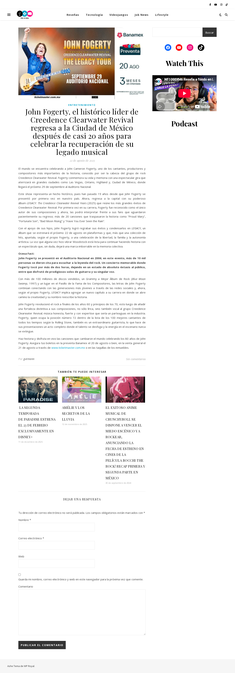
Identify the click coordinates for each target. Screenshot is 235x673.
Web (21, 556)
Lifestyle (162, 15)
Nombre (24, 520)
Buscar (209, 32)
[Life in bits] (25, 14)
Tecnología (94, 15)
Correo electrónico (31, 538)
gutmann (29, 359)
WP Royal (29, 666)
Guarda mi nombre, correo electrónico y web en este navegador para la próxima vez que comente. (80, 579)
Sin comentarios (136, 359)
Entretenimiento (82, 105)
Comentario (25, 586)
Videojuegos (118, 15)
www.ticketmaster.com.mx (68, 347)
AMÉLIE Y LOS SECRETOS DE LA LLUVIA (76, 413)
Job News (142, 15)
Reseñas (73, 15)
